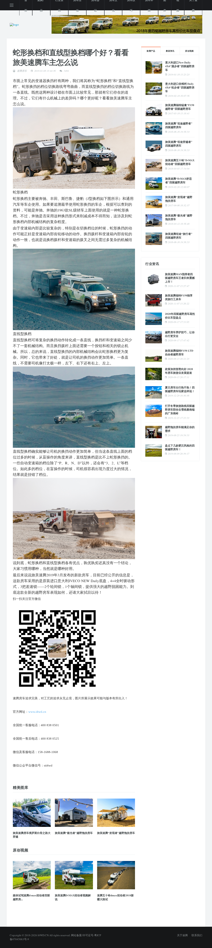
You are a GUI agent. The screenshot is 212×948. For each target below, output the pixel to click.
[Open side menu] (11, 5)
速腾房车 (22, 70)
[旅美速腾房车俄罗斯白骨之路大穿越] (32, 813)
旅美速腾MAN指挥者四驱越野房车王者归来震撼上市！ (180, 277)
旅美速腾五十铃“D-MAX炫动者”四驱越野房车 (179, 162)
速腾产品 (151, 50)
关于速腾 (182, 935)
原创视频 (189, 50)
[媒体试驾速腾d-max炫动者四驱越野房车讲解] (32, 875)
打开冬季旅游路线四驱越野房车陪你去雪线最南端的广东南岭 (180, 409)
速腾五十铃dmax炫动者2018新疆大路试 (115, 897)
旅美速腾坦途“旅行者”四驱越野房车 (178, 235)
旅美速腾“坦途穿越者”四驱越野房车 (178, 143)
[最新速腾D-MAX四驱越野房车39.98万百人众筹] (127, 24)
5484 (66, 70)
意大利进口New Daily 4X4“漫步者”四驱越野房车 (179, 66)
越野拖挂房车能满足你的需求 (180, 429)
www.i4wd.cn (37, 711)
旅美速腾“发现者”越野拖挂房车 (116, 833)
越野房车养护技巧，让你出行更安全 (180, 334)
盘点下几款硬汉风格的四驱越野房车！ (180, 447)
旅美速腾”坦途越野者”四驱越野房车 (178, 125)
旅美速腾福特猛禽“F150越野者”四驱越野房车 (179, 107)
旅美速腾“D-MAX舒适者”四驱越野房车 (178, 180)
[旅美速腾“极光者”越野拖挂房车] (74, 813)
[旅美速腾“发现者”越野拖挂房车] (116, 813)
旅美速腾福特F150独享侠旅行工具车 (179, 297)
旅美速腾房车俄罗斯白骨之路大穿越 (32, 834)
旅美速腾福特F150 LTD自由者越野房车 (179, 352)
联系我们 (197, 935)
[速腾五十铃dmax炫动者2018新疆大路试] (116, 875)
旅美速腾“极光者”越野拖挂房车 (74, 833)
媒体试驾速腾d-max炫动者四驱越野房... (31, 897)
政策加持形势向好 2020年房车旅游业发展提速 (179, 371)
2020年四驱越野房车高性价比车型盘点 (180, 315)
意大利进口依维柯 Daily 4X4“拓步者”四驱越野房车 (179, 87)
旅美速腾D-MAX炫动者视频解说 (73, 897)
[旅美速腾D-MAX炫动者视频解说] (74, 875)
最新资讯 (170, 50)
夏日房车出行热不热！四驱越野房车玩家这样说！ (180, 389)
